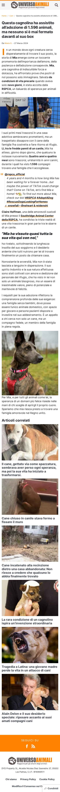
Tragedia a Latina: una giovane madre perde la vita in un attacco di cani (29, 668)
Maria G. (8, 43)
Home (4, 16)
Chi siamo (11, 779)
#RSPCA (30, 197)
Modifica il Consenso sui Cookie (30, 786)
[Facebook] (27, 746)
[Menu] (3, 5)
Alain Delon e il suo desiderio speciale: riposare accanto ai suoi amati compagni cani (27, 717)
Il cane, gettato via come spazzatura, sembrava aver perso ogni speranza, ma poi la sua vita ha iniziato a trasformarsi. (29, 469)
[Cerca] (56, 5)
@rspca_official (15, 174)
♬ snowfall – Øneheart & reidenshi (26, 205)
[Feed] (33, 746)
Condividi (53, 788)
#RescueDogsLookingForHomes (27, 201)
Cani (11, 16)
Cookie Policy (47, 779)
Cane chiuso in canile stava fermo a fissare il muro (28, 520)
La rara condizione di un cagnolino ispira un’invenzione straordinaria (27, 621)
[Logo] (30, 4)
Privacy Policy (28, 779)
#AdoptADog (45, 197)
